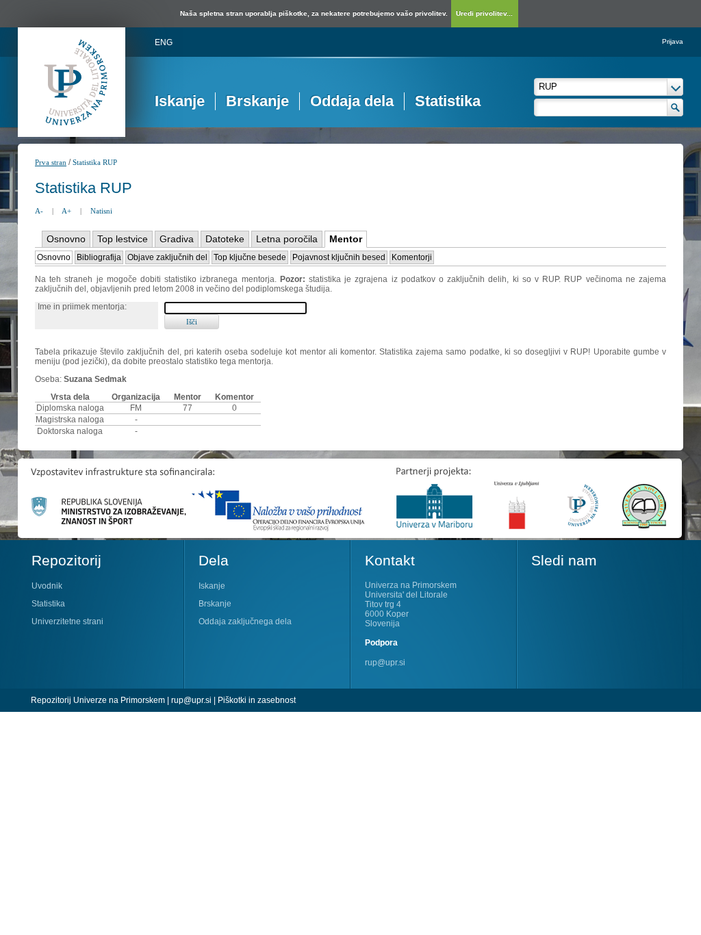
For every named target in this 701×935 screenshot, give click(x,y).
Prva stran (50, 162)
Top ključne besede (250, 257)
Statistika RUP (95, 162)
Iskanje (180, 101)
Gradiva (177, 238)
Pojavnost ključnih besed (338, 257)
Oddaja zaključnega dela (245, 621)
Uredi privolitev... (484, 13)
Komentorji (412, 257)
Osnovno (66, 238)
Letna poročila (287, 238)
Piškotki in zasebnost (257, 700)
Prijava (672, 41)
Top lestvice (122, 238)
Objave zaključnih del (167, 257)
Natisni (101, 211)
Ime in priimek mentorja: (82, 306)
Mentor (345, 238)
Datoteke (224, 238)
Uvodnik (46, 586)
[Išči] (675, 107)
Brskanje (257, 101)
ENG (164, 42)
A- (39, 211)
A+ (66, 211)
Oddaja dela (352, 101)
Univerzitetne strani (67, 621)
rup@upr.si (385, 662)
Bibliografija (99, 257)
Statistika (448, 101)
